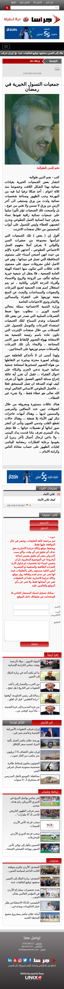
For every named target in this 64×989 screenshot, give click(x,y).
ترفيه (13, 2)
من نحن (49, 2)
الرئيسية (53, 61)
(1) (58, 494)
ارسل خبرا (25, 2)
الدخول (44, 528)
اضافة (34, 644)
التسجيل (44, 522)
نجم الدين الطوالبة (48, 167)
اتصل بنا (38, 2)
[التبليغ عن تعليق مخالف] (30, 504)
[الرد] (26, 505)
